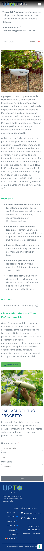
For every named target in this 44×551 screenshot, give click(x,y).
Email (4, 452)
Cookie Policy (34, 530)
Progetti (11, 526)
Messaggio (7, 461)
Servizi (12, 530)
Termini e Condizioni (31, 533)
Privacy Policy (34, 526)
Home (15, 508)
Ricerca (11, 517)
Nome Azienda (9, 443)
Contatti (14, 534)
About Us (11, 512)
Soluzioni (10, 521)
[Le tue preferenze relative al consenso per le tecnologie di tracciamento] (39, 546)
